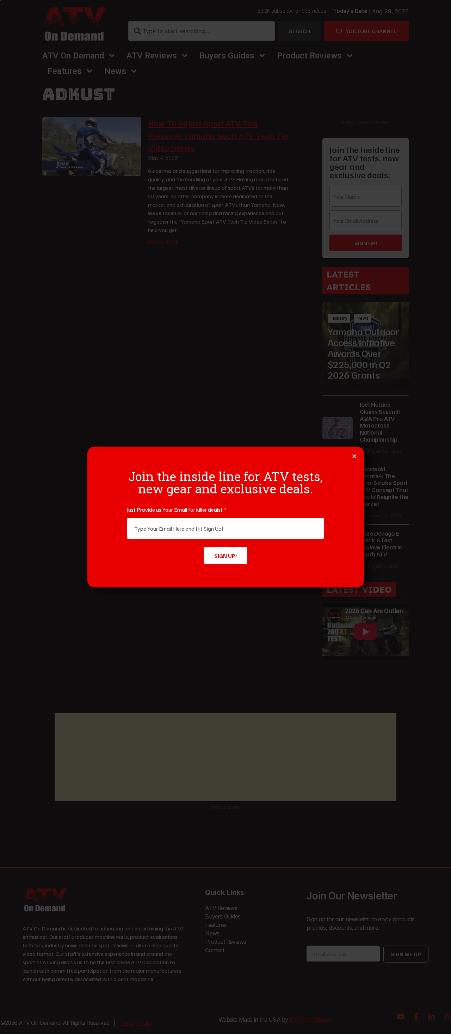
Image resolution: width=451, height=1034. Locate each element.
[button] (354, 456)
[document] (225, 517)
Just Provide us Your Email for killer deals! (175, 509)
